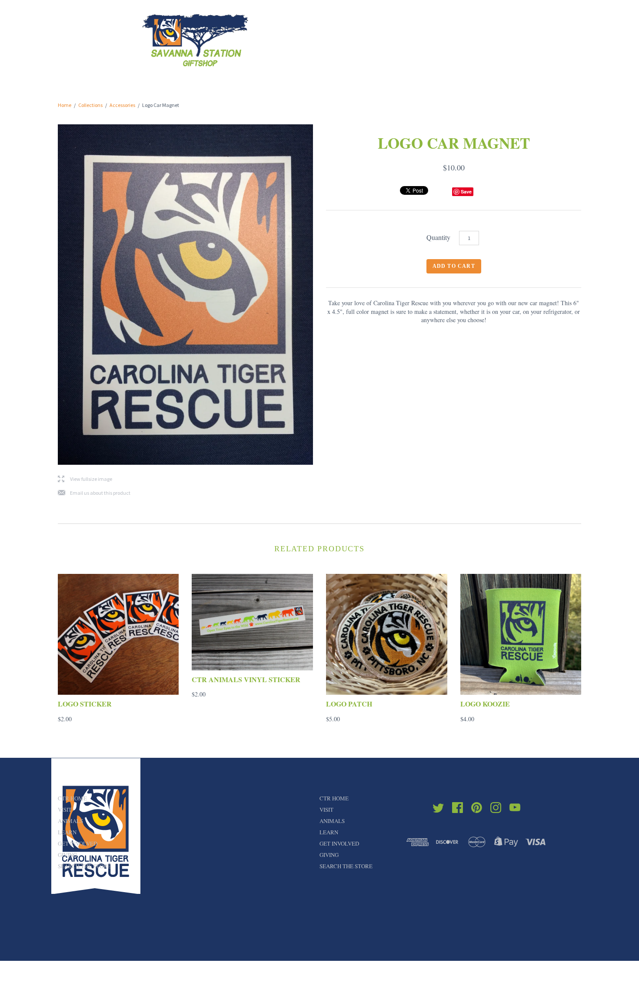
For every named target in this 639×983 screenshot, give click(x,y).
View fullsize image (85, 479)
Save (466, 191)
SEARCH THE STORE (84, 866)
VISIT (65, 809)
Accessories (122, 105)
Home (64, 105)
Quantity (438, 237)
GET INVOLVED (77, 843)
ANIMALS (70, 821)
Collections (90, 105)
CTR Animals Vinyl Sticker (246, 679)
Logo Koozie (485, 704)
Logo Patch (349, 704)
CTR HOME (72, 798)
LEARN (67, 832)
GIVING (67, 855)
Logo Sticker (85, 704)
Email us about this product (94, 493)
